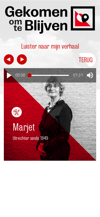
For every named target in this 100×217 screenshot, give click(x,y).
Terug (85, 60)
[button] (9, 75)
